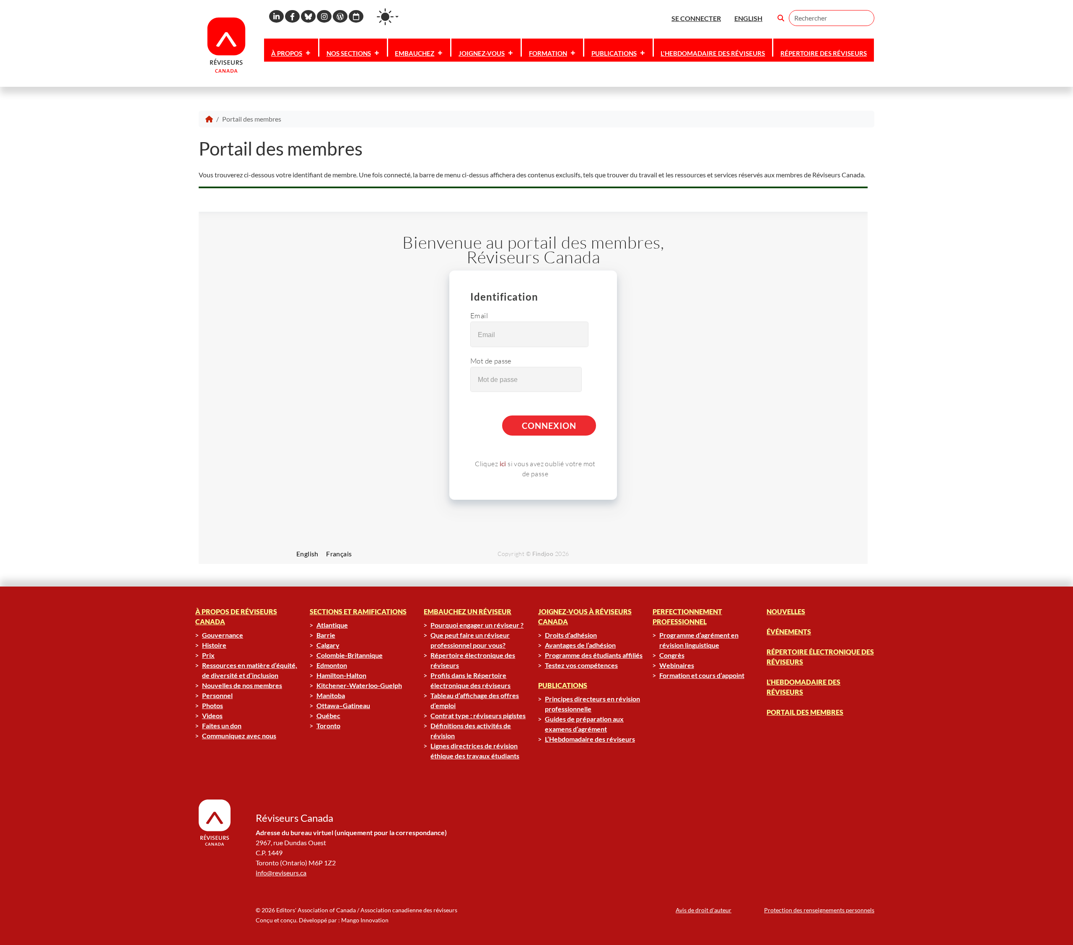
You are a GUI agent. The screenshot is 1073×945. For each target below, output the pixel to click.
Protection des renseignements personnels (819, 910)
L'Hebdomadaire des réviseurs (713, 53)
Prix (208, 655)
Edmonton (331, 665)
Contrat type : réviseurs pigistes (478, 715)
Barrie (325, 635)
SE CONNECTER (696, 18)
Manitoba (330, 695)
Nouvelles (786, 611)
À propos (286, 53)
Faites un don (221, 726)
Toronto (328, 726)
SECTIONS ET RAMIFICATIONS (358, 611)
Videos (212, 715)
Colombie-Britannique (349, 655)
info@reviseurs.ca (281, 873)
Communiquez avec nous (239, 736)
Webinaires (676, 665)
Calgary (328, 645)
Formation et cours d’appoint (701, 675)
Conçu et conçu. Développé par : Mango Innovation (322, 920)
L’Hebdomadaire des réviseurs (590, 739)
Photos (212, 705)
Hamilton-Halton (341, 675)
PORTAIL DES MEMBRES (805, 712)
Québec (328, 715)
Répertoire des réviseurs (823, 53)
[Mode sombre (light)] (387, 16)
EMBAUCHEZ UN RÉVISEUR (467, 611)
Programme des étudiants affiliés (594, 655)
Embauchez (414, 53)
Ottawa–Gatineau (343, 705)
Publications (614, 53)
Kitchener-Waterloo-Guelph (359, 685)
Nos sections (349, 53)
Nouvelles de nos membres (242, 685)
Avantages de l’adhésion (580, 645)
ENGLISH (748, 18)
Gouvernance (222, 635)
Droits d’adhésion (571, 635)
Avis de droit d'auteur (703, 910)
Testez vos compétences (581, 665)
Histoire (214, 645)
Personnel (217, 695)
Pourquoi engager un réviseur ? (477, 625)
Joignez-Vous (482, 53)
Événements (789, 632)
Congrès (671, 655)
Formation (548, 53)
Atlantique (332, 625)
